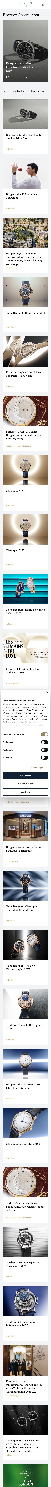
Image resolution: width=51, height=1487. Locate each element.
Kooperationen (37, 91)
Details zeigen (37, 768)
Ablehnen (25, 792)
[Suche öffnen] (47, 4)
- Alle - (6, 91)
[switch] (44, 742)
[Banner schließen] (47, 692)
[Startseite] (25, 4)
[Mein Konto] (42, 4)
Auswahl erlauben (25, 784)
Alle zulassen (25, 776)
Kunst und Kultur (20, 91)
